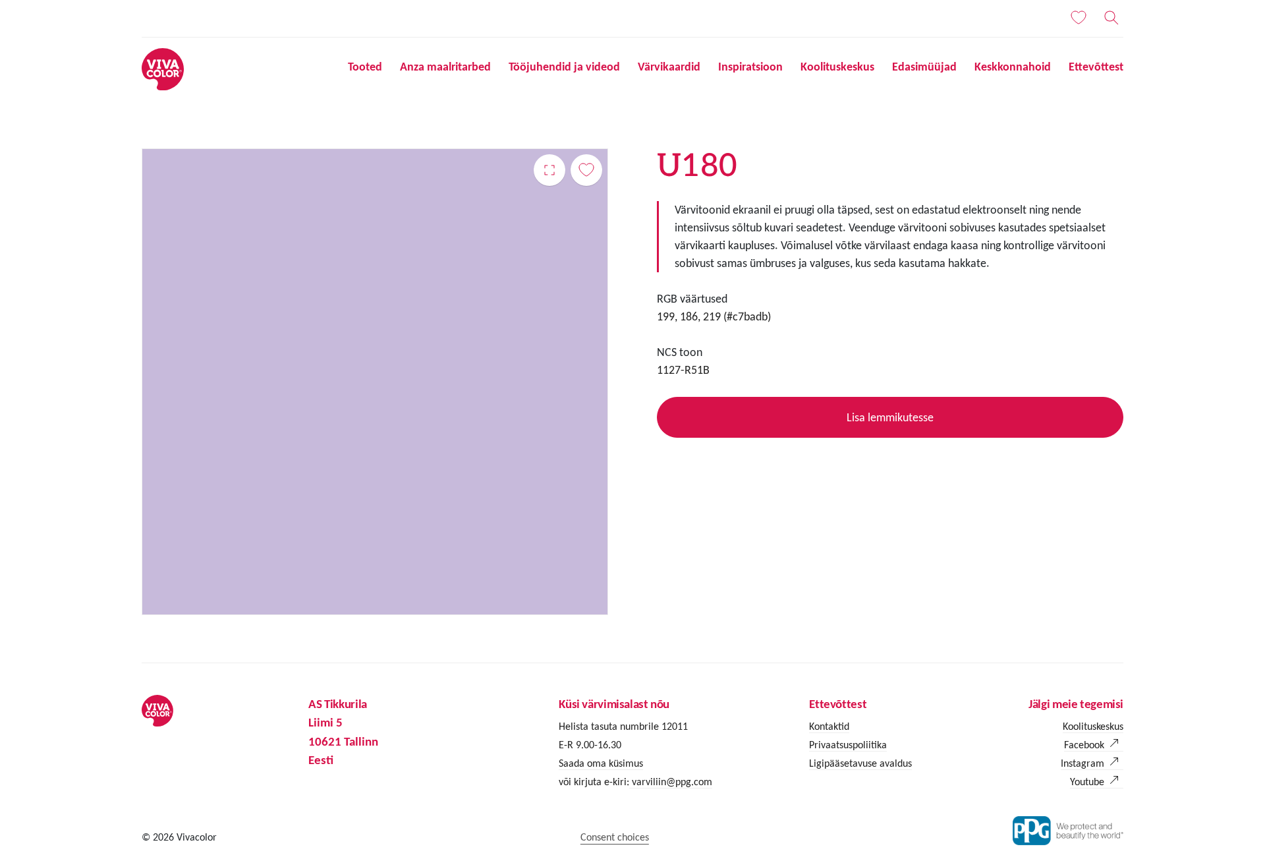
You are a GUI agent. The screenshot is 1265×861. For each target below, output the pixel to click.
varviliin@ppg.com (670, 781)
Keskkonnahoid (1012, 66)
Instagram (1082, 763)
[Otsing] (1111, 17)
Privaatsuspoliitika (848, 744)
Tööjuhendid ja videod (564, 66)
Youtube (1087, 781)
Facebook (1084, 744)
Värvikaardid (669, 66)
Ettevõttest (1096, 66)
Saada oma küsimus (601, 763)
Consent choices (614, 837)
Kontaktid (829, 726)
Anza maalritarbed (445, 66)
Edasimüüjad (924, 66)
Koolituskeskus (837, 66)
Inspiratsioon (750, 66)
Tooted (365, 66)
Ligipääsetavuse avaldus (860, 763)
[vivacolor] (163, 68)
